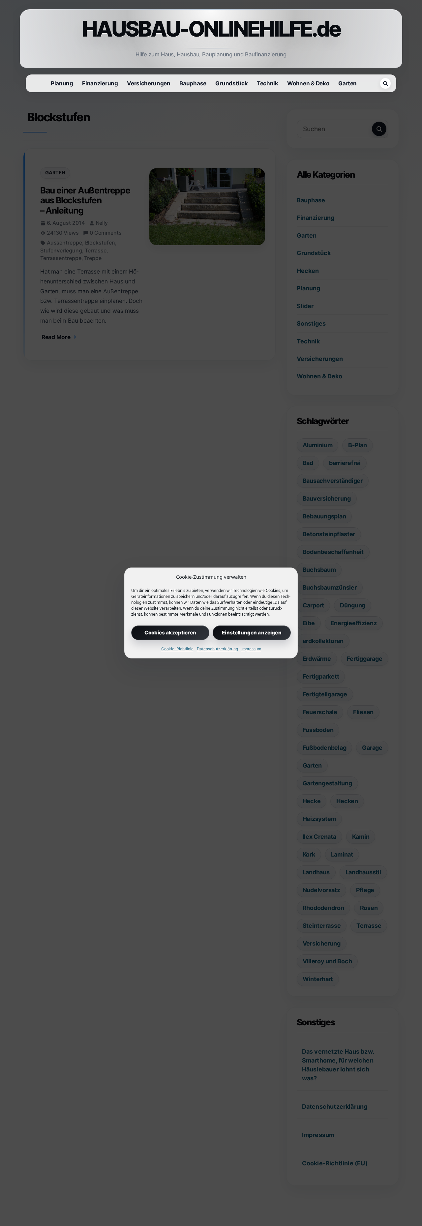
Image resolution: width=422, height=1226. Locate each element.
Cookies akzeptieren (170, 632)
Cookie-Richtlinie (177, 648)
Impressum (251, 648)
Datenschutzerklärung (217, 648)
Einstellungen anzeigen (251, 632)
